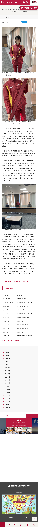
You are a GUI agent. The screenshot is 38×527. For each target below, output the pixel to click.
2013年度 (7, 392)
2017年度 (7, 380)
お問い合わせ (27, 520)
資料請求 (18, 492)
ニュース (6, 17)
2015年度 (7, 386)
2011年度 (7, 398)
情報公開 (11, 517)
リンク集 (11, 520)
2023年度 (7, 362)
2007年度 (7, 408)
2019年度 (7, 374)
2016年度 (7, 383)
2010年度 (7, 401)
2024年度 (7, 359)
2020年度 (7, 371)
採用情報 (27, 517)
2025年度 (7, 356)
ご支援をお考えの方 (30, 8)
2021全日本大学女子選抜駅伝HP (11, 341)
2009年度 (7, 405)
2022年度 (7, 365)
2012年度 (7, 395)
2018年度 (7, 377)
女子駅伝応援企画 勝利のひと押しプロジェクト (16, 281)
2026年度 (7, 352)
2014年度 (7, 389)
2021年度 (7, 368)
